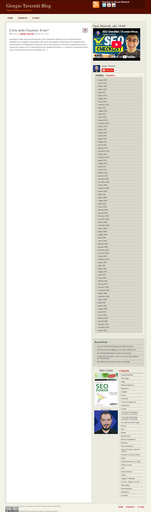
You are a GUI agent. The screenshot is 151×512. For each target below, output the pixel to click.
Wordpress (125, 492)
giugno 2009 (102, 197)
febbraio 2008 (103, 244)
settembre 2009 (103, 188)
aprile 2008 (102, 238)
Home (10, 18)
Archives (99, 75)
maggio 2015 (102, 80)
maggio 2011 (102, 142)
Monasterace (126, 436)
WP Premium (42, 506)
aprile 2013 (102, 114)
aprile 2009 (102, 204)
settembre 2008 (103, 225)
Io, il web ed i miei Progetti (130, 422)
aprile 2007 (102, 275)
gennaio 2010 (103, 176)
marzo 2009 (102, 207)
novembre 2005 (103, 327)
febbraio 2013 (103, 120)
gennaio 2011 (102, 148)
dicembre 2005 (103, 324)
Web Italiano (125, 485)
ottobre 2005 (102, 330)
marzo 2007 (102, 278)
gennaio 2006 (103, 321)
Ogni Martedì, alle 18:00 (109, 26)
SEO (123, 468)
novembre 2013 (103, 105)
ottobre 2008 (102, 222)
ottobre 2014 (102, 86)
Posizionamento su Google (130, 461)
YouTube (124, 495)
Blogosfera (125, 388)
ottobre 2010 (102, 154)
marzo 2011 (102, 145)
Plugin (123, 458)
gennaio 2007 (103, 284)
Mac (122, 429)
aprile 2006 (102, 312)
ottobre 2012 (102, 126)
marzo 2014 (102, 101)
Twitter (123, 475)
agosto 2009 (102, 191)
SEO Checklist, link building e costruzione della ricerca (116, 350)
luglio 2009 (102, 194)
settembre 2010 (103, 157)
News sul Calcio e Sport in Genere (130, 450)
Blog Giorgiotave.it (127, 385)
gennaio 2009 (103, 213)
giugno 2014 (102, 95)
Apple (123, 382)
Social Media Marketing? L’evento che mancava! (114, 353)
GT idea (36, 18)
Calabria (124, 392)
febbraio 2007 (103, 281)
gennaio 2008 (103, 247)
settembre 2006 (103, 296)
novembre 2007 (103, 253)
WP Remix (57, 506)
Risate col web (126, 465)
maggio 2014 (102, 98)
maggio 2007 (102, 272)
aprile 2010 (102, 166)
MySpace (124, 443)
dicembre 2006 (103, 287)
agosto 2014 (102, 89)
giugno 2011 (102, 139)
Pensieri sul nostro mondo (130, 455)
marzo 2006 (102, 315)
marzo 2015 (102, 83)
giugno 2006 (102, 306)
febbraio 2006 (103, 318)
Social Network (126, 472)
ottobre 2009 (102, 185)
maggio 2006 (102, 309)
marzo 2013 (102, 117)
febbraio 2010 (103, 173)
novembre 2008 (103, 219)
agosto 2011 (102, 136)
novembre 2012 (103, 123)
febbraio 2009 (103, 210)
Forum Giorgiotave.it (128, 402)
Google (123, 409)
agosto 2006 (102, 299)
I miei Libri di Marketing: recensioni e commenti (129, 418)
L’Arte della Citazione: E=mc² (29, 30)
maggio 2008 (102, 234)
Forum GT (22, 18)
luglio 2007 (102, 265)
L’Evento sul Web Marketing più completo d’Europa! (115, 346)
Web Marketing (126, 488)
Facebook (124, 398)
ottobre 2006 (102, 293)
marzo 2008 (102, 241)
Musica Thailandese (128, 439)
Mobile (123, 433)
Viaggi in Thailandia (128, 478)
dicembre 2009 (103, 179)
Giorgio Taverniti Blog (28, 5)
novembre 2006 (103, 290)
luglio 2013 (102, 108)
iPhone (123, 426)
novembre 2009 (103, 182)
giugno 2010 (102, 160)
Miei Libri (106, 370)
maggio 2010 (102, 163)
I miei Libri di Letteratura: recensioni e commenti (130, 413)
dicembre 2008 (103, 216)
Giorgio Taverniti (27, 34)
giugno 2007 (102, 268)
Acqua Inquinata (127, 375)
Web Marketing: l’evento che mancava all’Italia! (113, 362)
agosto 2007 (102, 262)
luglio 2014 (102, 92)
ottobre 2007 (102, 256)
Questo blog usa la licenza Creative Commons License (38, 511)
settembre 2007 (103, 259)
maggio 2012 (102, 132)
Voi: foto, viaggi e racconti (130, 482)
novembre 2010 (103, 151)
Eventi (123, 395)
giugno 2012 (102, 129)
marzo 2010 (102, 170)
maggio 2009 (102, 200)
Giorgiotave (125, 405)
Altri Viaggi (125, 378)
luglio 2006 (102, 302)
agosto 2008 (102, 228)
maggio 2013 (102, 111)
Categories (110, 75)
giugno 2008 (102, 231)
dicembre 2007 (103, 250)
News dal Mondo (127, 446)
